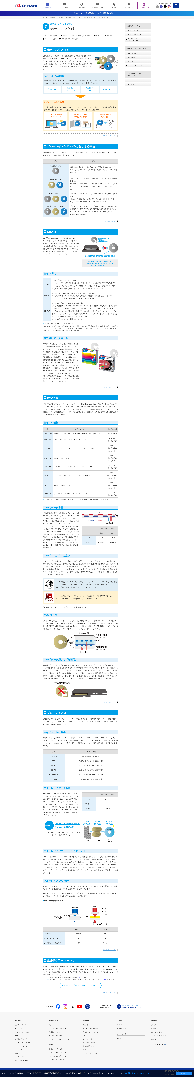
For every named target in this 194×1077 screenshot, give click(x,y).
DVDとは (109, 36)
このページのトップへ (109, 136)
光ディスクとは (103, 17)
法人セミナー (53, 1025)
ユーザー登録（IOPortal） (91, 1053)
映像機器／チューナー (22, 1039)
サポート (86, 1020)
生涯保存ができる (133, 39)
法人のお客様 (53, 1020)
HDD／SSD (18, 1028)
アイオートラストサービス (57, 1060)
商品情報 (18, 1020)
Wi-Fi (16, 1035)
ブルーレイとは (50, 39)
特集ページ (52, 17)
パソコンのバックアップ (136, 65)
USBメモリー (19, 1050)
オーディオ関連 (19, 1057)
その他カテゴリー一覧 (22, 1060)
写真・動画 (131, 57)
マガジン (119, 1025)
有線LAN (17, 1053)
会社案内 (154, 1025)
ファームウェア (88, 1039)
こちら (79, 977)
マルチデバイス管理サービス (58, 1056)
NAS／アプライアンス (22, 1032)
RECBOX (131, 84)
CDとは (98, 36)
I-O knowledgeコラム (164, 4)
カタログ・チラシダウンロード (58, 1028)
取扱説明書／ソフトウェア (91, 1032)
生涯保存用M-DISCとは (69, 39)
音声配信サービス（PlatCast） (58, 1052)
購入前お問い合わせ (89, 1042)
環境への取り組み (156, 1032)
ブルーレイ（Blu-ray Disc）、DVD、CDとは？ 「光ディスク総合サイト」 (77, 17)
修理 (84, 1050)
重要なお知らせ (156, 1039)
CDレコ (130, 80)
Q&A (84, 1035)
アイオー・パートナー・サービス (59, 1039)
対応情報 (85, 1025)
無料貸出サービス (54, 1032)
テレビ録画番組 (133, 53)
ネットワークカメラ (21, 1046)
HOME (46, 17)
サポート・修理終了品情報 (91, 1028)
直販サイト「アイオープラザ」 (126, 1038)
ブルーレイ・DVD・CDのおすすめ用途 (76, 36)
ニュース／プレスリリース (159, 1035)
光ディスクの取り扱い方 (136, 35)
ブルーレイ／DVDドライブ (23, 1042)
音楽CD (130, 61)
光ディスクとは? (51, 36)
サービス (52, 1044)
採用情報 (154, 1028)
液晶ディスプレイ (20, 1025)
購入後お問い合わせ (89, 1046)
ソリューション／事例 (56, 1035)
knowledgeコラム (122, 1028)
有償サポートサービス (56, 1049)
